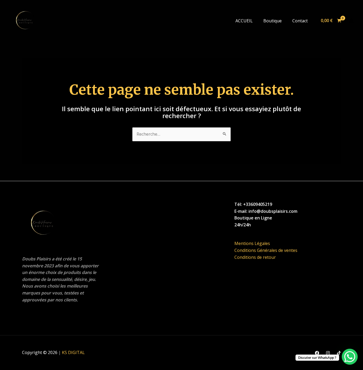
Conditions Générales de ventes (265, 250)
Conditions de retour (255, 257)
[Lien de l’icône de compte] (351, 20)
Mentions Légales (252, 243)
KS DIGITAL (73, 352)
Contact (300, 21)
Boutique (272, 21)
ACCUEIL (244, 21)
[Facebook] (317, 353)
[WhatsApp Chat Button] (350, 357)
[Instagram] (328, 353)
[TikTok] (339, 353)
